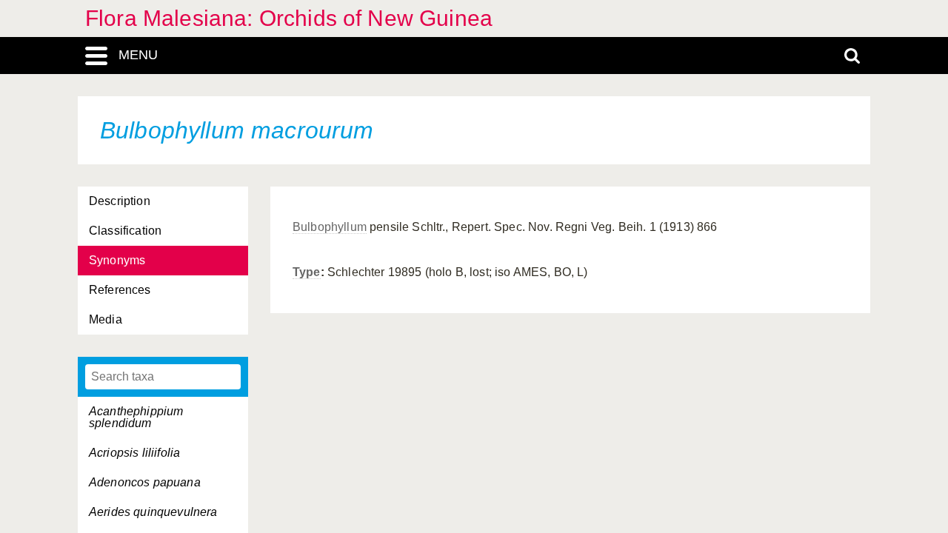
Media (105, 319)
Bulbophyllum (330, 227)
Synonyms (117, 260)
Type (307, 272)
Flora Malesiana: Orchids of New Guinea (289, 18)
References (120, 290)
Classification (125, 230)
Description (119, 201)
